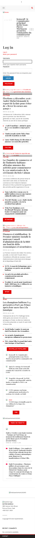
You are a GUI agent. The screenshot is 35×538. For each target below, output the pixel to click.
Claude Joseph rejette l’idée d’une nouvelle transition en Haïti (17, 135)
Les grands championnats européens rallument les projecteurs (18, 336)
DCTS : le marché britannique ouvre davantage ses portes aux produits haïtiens (18, 268)
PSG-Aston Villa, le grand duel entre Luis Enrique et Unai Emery (18, 342)
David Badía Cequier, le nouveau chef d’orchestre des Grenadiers (17, 330)
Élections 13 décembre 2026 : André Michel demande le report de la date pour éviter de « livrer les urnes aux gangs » (17, 103)
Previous (31, 29)
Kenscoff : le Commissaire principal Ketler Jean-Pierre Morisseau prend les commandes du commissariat (19, 358)
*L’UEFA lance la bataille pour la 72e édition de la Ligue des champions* (18, 404)
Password (6, 67)
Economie (6, 231)
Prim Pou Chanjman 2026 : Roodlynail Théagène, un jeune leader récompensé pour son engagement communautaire (16, 211)
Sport (5, 299)
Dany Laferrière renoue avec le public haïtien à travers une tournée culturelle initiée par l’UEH (18, 194)
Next (33, 29)
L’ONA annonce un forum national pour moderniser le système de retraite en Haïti (17, 392)
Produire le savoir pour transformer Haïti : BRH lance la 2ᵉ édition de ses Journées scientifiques (18, 284)
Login (25, 2)
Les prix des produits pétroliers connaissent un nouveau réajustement (16, 276)
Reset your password (10, 54)
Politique (6, 95)
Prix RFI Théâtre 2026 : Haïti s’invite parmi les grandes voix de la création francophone (18, 202)
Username (6, 58)
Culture (6, 157)
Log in (5, 52)
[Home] (6, 12)
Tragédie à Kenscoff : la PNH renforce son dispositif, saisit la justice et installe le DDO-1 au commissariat (18, 381)
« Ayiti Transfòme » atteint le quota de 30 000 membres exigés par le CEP (18, 128)
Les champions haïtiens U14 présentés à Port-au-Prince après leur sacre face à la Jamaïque (17, 306)
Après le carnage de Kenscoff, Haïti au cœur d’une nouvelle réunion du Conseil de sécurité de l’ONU (18, 369)
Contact (5, 536)
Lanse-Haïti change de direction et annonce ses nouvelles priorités (18, 141)
